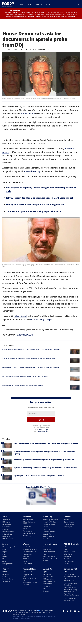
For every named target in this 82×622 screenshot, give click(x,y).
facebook (63, 611)
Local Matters (27, 564)
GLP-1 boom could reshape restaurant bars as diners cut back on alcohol (25, 376)
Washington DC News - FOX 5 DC (30, 583)
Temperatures (27, 531)
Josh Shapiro (68, 527)
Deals (4, 576)
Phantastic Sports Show (10, 547)
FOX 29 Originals (71, 544)
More (48, 4)
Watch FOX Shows (49, 556)
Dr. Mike (46, 539)
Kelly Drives (67, 556)
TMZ (44, 554)
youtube (75, 611)
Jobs (44, 589)
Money (5, 569)
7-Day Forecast (28, 519)
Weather (27, 516)
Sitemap (46, 591)
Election (66, 519)
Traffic (45, 527)
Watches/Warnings (29, 533)
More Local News (8, 532)
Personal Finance (8, 579)
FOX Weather (27, 526)
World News (6, 536)
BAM (65, 549)
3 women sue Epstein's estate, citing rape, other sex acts (35, 211)
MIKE (65, 547)
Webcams (26, 556)
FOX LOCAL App (28, 572)
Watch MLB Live (69, 581)
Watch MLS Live (69, 601)
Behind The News (69, 552)
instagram (71, 611)
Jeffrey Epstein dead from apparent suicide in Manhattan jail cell (40, 198)
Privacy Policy (43, 429)
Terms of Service (42, 431)
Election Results (69, 522)
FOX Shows (47, 549)
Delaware (5, 529)
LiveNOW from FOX (29, 552)
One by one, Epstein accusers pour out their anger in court (36, 204)
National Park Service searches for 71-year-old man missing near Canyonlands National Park (31, 349)
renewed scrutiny (31, 171)
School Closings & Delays (29, 523)
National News (7, 534)
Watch (26, 544)
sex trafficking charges (41, 319)
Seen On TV (47, 534)
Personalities (47, 584)
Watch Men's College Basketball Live (71, 591)
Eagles (4, 552)
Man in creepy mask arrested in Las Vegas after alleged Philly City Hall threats (44, 460)
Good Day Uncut (48, 536)
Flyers (4, 554)
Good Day (47, 516)
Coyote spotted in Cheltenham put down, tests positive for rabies (22, 385)
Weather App (27, 536)
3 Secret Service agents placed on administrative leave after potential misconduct (28, 358)
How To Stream (28, 547)
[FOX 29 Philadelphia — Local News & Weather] (9, 4)
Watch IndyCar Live (70, 587)
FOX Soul (26, 559)
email (78, 611)
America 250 (6, 519)
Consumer (5, 574)
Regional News (29, 569)
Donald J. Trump (69, 524)
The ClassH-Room (49, 552)
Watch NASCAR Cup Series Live (70, 584)
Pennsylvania (6, 524)
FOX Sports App (7, 564)
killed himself (20, 316)
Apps (45, 572)
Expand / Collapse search (78, 4)
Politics (16, 50)
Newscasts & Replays (30, 549)
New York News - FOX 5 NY (30, 579)
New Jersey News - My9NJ (29, 575)
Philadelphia (6, 522)
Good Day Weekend (49, 522)
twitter (67, 611)
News (4, 516)
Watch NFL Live (69, 574)
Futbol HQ (5, 549)
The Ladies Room (69, 561)
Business (5, 572)
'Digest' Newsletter (49, 524)
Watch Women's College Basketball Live (71, 595)
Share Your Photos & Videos (50, 560)
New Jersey (6, 527)
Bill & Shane (68, 554)
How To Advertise (49, 581)
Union (4, 561)
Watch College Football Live (71, 577)
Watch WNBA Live (70, 598)
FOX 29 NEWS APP (24, 334)
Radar (25, 529)
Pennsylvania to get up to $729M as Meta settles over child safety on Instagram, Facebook (30, 367)
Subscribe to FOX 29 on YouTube (39, 487)
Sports (5, 544)
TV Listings (46, 586)
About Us (47, 569)
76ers (4, 559)
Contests (46, 547)
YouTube (26, 561)
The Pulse (67, 564)
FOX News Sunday (8, 539)
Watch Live (46, 529)
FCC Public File (48, 576)
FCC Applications (48, 579)
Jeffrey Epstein (28, 113)
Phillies (4, 556)
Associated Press (7, 50)
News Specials (27, 554)
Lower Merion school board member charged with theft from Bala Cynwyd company (46, 444)
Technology (6, 581)
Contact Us (47, 574)
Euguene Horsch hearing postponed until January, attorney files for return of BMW (45, 468)
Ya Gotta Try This (49, 532)
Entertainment (50, 544)
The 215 (66, 559)
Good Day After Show (50, 519)
